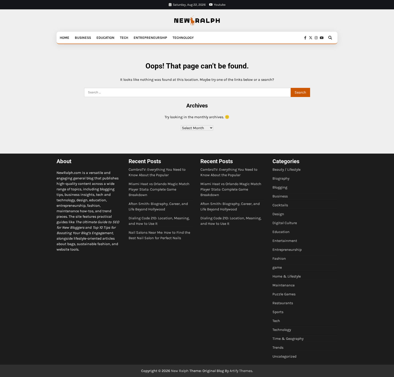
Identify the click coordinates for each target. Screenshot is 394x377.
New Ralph (180, 371)
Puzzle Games (284, 294)
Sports (277, 312)
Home (64, 38)
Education (105, 38)
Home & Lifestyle (286, 276)
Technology (183, 38)
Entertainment (284, 240)
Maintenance (283, 285)
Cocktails (280, 205)
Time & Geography (287, 338)
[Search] (330, 38)
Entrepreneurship (150, 38)
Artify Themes (241, 371)
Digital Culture (284, 223)
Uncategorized (284, 356)
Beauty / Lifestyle (286, 169)
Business (83, 38)
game (277, 267)
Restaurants (282, 303)
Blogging (279, 187)
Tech (124, 38)
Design (278, 214)
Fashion (279, 258)
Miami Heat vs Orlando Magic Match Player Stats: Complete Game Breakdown (159, 189)
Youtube (220, 5)
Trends (277, 347)
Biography (280, 178)
